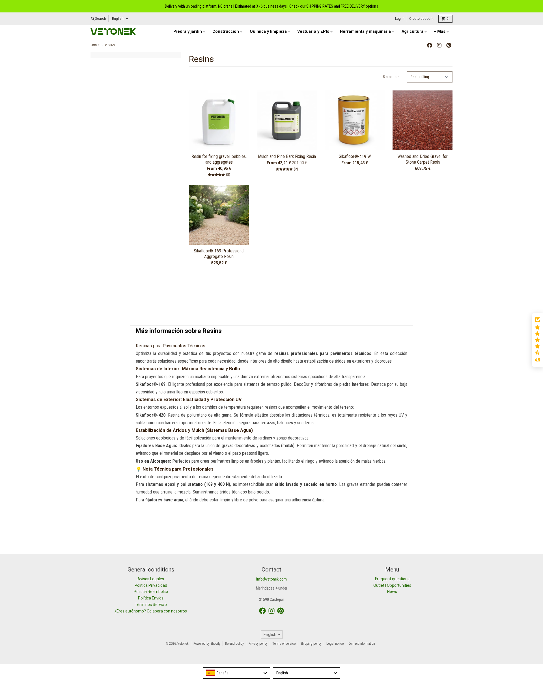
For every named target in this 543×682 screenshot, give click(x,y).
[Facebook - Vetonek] (429, 45)
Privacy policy (258, 644)
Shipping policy (311, 644)
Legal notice (335, 644)
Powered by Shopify (206, 644)
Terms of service (284, 644)
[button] (537, 340)
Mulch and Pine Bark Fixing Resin (287, 156)
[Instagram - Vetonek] (439, 45)
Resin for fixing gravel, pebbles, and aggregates (219, 159)
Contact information (361, 644)
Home (94, 45)
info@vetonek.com (271, 579)
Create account (421, 19)
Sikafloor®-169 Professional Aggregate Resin (219, 253)
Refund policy (234, 644)
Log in (399, 19)
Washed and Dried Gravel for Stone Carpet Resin (422, 159)
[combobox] (236, 673)
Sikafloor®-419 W (355, 156)
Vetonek (183, 644)
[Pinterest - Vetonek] (449, 45)
